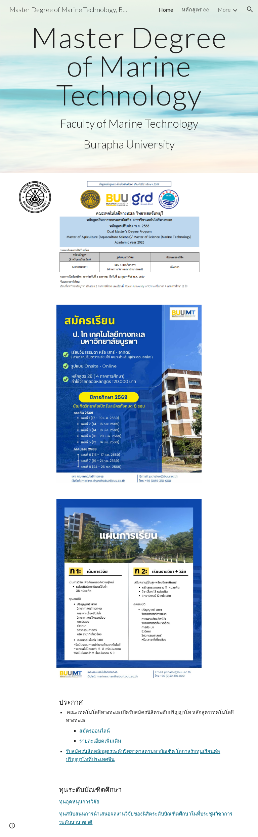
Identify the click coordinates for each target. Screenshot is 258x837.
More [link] (224, 9)
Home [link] (166, 9)
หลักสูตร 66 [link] (195, 9)
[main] (129, 86)
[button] (250, 9)
